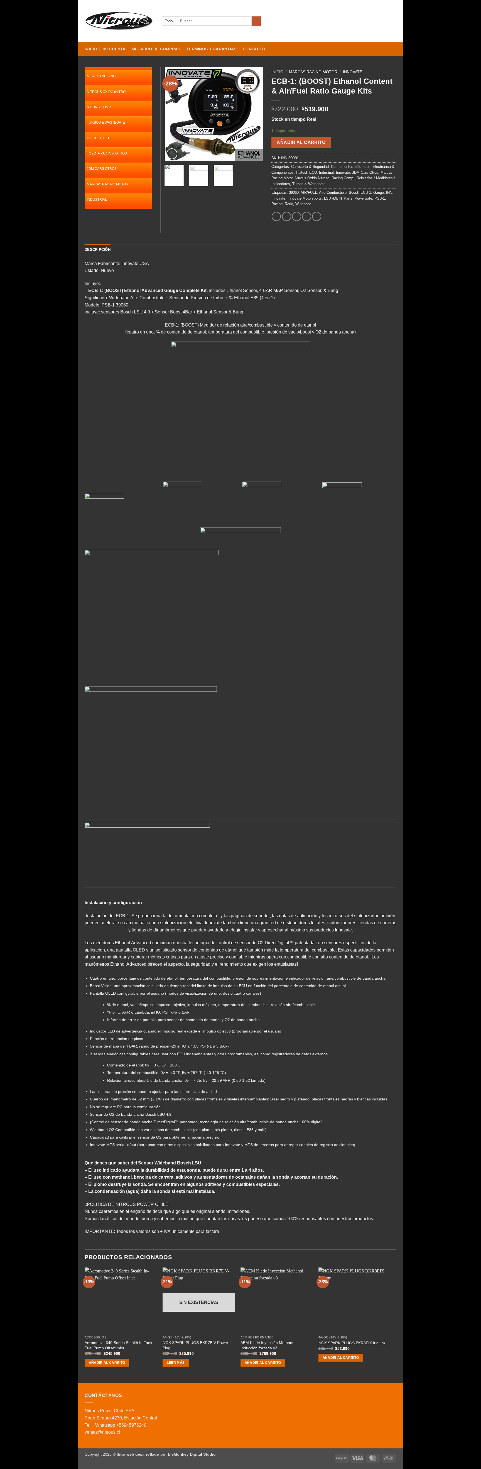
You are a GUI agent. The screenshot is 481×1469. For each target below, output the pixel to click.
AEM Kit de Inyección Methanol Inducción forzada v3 (267, 1345)
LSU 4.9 (330, 198)
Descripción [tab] (98, 249)
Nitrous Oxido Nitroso (312, 178)
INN (389, 192)
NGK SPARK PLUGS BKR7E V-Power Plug (195, 1345)
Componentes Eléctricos (350, 167)
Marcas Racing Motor (313, 72)
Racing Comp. (343, 178)
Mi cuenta (114, 49)
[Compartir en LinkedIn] (316, 216)
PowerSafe (363, 198)
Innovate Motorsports (305, 198)
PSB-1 (379, 198)
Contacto (254, 49)
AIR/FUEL (309, 192)
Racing (277, 204)
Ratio (289, 204)
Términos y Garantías (211, 49)
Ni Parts (345, 198)
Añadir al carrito (301, 142)
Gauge (378, 192)
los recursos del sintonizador (350, 915)
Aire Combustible (333, 192)
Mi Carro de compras (156, 49)
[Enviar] (256, 21)
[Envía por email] (296, 216)
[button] (373, 21)
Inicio (91, 49)
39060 (294, 192)
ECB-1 (365, 192)
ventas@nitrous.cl (102, 1432)
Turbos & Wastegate (308, 184)
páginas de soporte (250, 915)
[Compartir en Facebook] (276, 216)
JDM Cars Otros (365, 172)
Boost (353, 192)
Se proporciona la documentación (164, 915)
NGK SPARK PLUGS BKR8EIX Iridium (351, 1343)
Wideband (303, 204)
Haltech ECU (306, 172)
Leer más (176, 1362)
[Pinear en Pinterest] (306, 216)
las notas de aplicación (294, 915)
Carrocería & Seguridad (310, 167)
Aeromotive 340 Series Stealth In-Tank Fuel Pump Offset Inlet (118, 1345)
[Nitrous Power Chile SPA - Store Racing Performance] (119, 21)
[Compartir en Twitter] (286, 216)
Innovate (352, 72)
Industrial (326, 172)
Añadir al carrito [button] (107, 1362)
